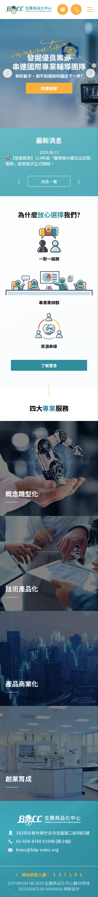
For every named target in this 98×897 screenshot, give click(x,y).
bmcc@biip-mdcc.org (37, 849)
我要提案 (49, 88)
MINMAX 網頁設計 (63, 889)
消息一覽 (49, 181)
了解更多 (49, 365)
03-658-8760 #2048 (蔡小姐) (43, 841)
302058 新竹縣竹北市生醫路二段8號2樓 (53, 833)
